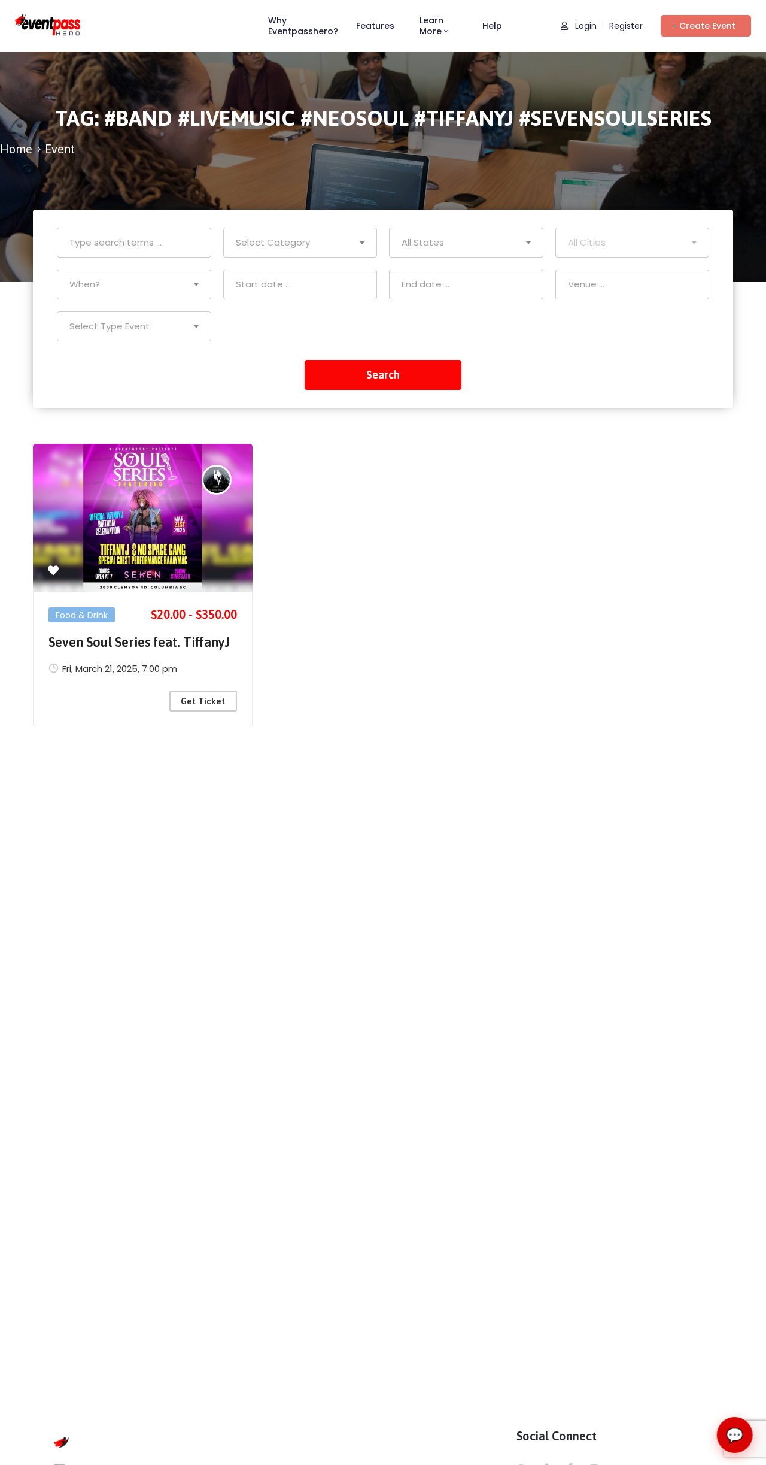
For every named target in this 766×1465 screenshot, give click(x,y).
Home (16, 149)
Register (626, 26)
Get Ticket (203, 701)
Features (375, 26)
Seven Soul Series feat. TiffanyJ (139, 642)
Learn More (431, 25)
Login (585, 26)
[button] (706, 26)
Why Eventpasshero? (303, 25)
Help (492, 26)
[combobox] (300, 243)
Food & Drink (82, 615)
